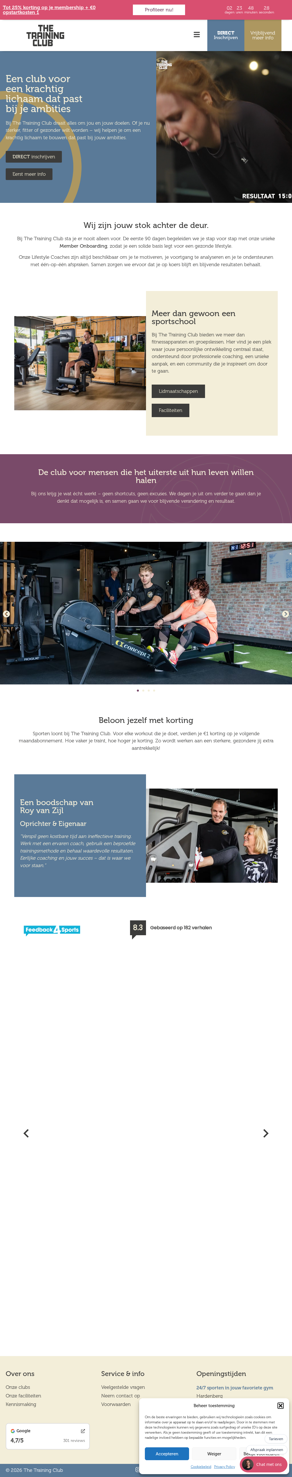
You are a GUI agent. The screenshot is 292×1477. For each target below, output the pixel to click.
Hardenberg (209, 1396)
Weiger (214, 1453)
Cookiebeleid (201, 1467)
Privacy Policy (224, 1467)
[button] (280, 1406)
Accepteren (167, 1453)
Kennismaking (21, 1404)
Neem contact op (120, 1396)
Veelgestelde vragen (123, 1387)
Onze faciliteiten (23, 1396)
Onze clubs (18, 1387)
